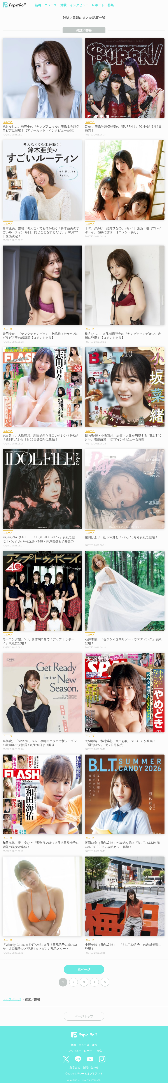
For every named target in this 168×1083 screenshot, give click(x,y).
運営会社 (75, 1067)
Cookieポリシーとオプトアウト (84, 1073)
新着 (38, 5)
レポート (98, 5)
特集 (111, 5)
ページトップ (84, 1016)
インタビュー (79, 5)
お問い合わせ (90, 1067)
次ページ (84, 969)
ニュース (51, 5)
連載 (63, 5)
